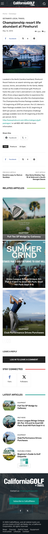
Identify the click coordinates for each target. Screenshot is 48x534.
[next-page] (8, 341)
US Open (22, 147)
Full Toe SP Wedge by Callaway (24, 236)
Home (5, 14)
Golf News (24, 275)
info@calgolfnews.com (29, 491)
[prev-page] (4, 341)
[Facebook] (20, 510)
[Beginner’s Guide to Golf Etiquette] (9, 454)
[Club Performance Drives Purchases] (24, 312)
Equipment (24, 233)
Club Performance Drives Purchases (24, 332)
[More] (34, 38)
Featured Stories (24, 451)
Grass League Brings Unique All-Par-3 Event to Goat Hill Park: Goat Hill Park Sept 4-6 (24, 282)
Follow (24, 376)
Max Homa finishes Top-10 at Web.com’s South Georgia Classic (35, 177)
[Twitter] (27, 510)
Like (9, 376)
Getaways (12, 14)
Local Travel (18, 18)
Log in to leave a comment (24, 359)
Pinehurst (13, 147)
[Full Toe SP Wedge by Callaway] (24, 216)
